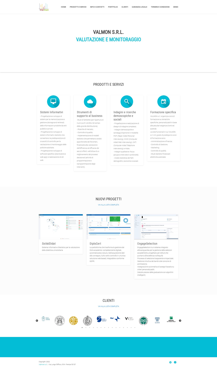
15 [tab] (135, 327)
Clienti (125, 7)
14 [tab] (131, 327)
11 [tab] (120, 327)
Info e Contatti (97, 7)
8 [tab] (108, 327)
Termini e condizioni (160, 7)
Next (180, 320)
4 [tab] (93, 327)
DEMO (175, 7)
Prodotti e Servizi (78, 7)
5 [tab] (97, 327)
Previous (37, 320)
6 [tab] (101, 327)
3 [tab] (89, 327)
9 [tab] (112, 327)
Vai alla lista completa (108, 205)
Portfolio (113, 7)
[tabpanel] (46, 319)
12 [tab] (123, 327)
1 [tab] (82, 327)
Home (63, 7)
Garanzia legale (139, 7)
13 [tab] (127, 327)
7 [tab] (104, 327)
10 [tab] (116, 327)
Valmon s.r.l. (43, 364)
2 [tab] (86, 327)
